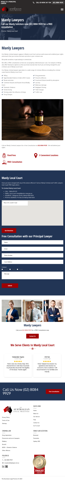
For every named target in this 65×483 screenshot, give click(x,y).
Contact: (4, 267)
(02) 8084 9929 (26, 330)
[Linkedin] (3, 466)
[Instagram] (6, 466)
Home (3, 31)
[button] (62, 9)
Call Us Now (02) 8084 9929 (20, 391)
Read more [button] (18, 374)
